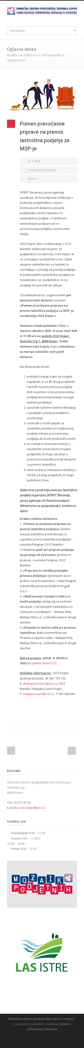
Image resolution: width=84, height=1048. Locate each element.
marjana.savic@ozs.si (38, 694)
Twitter (53, 727)
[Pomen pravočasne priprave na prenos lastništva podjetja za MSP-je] (42, 95)
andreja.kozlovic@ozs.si (40, 683)
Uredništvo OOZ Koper (42, 170)
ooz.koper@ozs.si (32, 807)
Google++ (63, 727)
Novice (32, 178)
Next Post (72, 751)
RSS (45, 1038)
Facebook (44, 727)
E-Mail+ (72, 727)
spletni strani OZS (44, 663)
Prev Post (11, 751)
